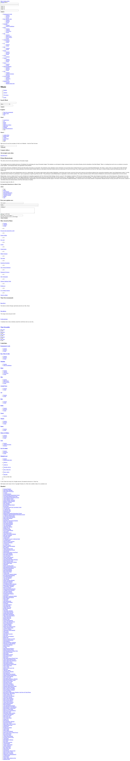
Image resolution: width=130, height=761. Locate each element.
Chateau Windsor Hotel (8, 627)
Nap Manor (5, 603)
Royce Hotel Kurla (7, 733)
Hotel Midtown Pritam (8, 654)
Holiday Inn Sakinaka (8, 521)
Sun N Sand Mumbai (7, 553)
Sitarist (4, 196)
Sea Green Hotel (6, 556)
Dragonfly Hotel (6, 536)
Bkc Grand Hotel (7, 747)
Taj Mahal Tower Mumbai (8, 590)
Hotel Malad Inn (6, 605)
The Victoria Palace (7, 717)
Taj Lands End (6, 508)
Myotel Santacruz (7, 608)
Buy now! (3, 329)
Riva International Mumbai (9, 575)
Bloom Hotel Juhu (7, 618)
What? (2, 117)
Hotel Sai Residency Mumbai (9, 642)
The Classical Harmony (6, 267)
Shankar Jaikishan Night (6, 281)
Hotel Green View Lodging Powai (10, 732)
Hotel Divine (6, 720)
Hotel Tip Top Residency (8, 636)
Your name (3, 202)
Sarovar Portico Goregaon (8, 541)
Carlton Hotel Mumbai (8, 736)
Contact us (5, 464)
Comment (3, 207)
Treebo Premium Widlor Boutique (10, 559)
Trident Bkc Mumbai (7, 526)
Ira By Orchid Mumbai (8, 530)
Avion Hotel (6, 595)
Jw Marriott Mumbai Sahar (9, 515)
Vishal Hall (5, 599)
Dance (4, 62)
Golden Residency (7, 745)
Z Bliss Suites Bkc (7, 616)
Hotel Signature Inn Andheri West (10, 651)
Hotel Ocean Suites (7, 715)
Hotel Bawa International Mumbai (10, 520)
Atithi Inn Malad (6, 670)
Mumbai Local (6, 81)
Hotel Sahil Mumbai (7, 570)
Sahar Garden (6, 730)
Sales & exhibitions (10, 26)
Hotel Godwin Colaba (8, 681)
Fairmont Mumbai (7, 489)
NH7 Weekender (4, 276)
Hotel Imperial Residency (8, 648)
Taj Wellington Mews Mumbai (9, 584)
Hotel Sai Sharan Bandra (8, 685)
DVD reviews (9, 37)
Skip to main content (5, 1)
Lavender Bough (6, 540)
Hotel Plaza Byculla (7, 682)
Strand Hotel (6, 726)
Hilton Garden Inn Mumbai (9, 546)
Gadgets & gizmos (10, 73)
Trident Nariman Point (8, 548)
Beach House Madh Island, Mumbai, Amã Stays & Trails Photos (17, 692)
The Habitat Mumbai (7, 576)
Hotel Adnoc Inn (6, 716)
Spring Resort (6, 749)
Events (7, 17)
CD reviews (8, 31)
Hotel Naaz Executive (8, 633)
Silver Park (5, 635)
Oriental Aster (6, 573)
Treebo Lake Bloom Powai (9, 621)
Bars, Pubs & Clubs (7, 19)
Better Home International (8, 585)
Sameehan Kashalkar (5, 263)
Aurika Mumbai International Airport (11, 497)
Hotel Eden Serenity (7, 722)
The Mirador (6, 632)
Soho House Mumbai (7, 490)
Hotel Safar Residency (8, 700)
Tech (4, 71)
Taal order (3, 258)
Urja (4, 197)
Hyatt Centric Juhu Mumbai (9, 517)
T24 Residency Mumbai (8, 586)
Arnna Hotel (6, 531)
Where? (2, 132)
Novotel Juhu (6, 519)
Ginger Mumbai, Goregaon (9, 500)
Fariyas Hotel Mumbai (8, 620)
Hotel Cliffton (6, 598)
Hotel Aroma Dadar (7, 655)
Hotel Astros (6, 653)
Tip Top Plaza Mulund (8, 731)
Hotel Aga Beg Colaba (8, 752)
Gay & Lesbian (6, 76)
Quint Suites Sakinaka (8, 610)
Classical (8, 30)
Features (8, 15)
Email (2, 145)
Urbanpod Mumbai (7, 624)
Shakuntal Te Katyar (5, 272)
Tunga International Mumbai (9, 588)
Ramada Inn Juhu (7, 511)
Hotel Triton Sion (7, 748)
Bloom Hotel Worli (7, 571)
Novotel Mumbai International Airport (11, 495)
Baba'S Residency (7, 704)
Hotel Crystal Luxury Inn (8, 668)
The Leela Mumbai (7, 577)
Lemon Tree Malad (7, 625)
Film (4, 33)
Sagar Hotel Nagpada (7, 652)
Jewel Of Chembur (7, 629)
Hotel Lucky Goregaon (8, 753)
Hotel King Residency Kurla (9, 680)
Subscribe (5, 474)
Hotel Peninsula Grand (8, 560)
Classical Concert (7, 195)
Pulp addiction (3, 311)
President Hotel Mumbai (8, 593)
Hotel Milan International (8, 614)
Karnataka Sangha (7, 194)
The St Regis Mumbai (8, 524)
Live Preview (6, 191)
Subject (2, 205)
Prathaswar (3, 286)
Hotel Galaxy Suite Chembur (9, 724)
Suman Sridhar (4, 235)
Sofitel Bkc (5, 564)
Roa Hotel (5, 609)
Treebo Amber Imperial (8, 557)
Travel (4, 55)
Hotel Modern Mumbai (8, 739)
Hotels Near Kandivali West (9, 626)
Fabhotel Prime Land (7, 725)
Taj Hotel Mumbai (7, 493)
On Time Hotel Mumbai (8, 714)
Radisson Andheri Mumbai (9, 501)
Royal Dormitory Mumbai (8, 721)
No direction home (4, 319)
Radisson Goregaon (7, 502)
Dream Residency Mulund (9, 689)
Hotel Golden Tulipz (7, 563)
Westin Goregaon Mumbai (9, 580)
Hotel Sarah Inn (6, 672)
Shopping (5, 23)
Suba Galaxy (6, 631)
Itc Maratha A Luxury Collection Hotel (11, 539)
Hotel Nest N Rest (7, 735)
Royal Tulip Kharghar (8, 623)
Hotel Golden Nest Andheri (9, 688)
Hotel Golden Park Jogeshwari (9, 660)
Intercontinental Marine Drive (9, 567)
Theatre (4, 58)
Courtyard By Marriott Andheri (10, 574)
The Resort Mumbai (7, 569)
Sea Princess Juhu (7, 529)
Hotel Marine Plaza (7, 532)
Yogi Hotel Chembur (7, 697)
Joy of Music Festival (5, 290)
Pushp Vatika (6, 756)
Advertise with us (7, 467)
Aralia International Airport (9, 549)
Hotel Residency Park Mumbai (9, 707)
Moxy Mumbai (6, 503)
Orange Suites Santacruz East (9, 758)
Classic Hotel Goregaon (8, 702)
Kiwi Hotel (5, 741)
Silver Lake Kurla (7, 677)
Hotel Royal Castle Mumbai (9, 643)
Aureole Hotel (6, 537)
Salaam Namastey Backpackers (10, 675)
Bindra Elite (5, 637)
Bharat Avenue (6, 646)
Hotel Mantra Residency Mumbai (10, 679)
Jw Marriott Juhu (6, 509)
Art (4, 43)
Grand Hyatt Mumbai (7, 542)
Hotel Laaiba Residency (8, 698)
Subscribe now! (4, 155)
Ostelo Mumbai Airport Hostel (9, 664)
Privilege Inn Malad (7, 727)
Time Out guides (5, 327)
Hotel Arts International (8, 640)
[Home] (2, 2)
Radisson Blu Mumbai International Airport (12, 513)
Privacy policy (6, 472)
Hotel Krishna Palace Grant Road (10, 552)
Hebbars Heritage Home (8, 649)
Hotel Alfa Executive (7, 742)
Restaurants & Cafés (7, 14)
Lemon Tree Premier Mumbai (9, 534)
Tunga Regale (6, 551)
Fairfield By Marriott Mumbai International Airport (14, 514)
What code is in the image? (7, 215)
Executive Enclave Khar (8, 737)
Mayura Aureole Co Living (9, 638)
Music (4, 27)
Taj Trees (5, 492)
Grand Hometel (6, 743)
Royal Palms (6, 506)
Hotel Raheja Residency (8, 663)
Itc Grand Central (7, 545)
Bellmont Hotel (6, 759)
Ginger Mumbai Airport (8, 498)
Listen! (2, 244)
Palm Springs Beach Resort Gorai (10, 658)
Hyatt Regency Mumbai (8, 671)
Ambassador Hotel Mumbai (9, 630)
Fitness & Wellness (7, 66)
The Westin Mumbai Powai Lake (10, 496)
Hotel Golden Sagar (7, 665)
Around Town (6, 39)
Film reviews (9, 36)
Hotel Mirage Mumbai (8, 554)
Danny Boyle (3, 303)
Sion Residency (6, 641)
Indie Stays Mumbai (7, 535)
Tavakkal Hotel (6, 755)
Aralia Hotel (6, 738)
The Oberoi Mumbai (7, 558)
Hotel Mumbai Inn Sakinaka (9, 674)
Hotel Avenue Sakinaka (8, 699)
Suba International (7, 601)
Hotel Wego (5, 657)
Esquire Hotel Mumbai (8, 613)
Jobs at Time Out (6, 469)
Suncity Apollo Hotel (7, 744)
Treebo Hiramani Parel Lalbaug (10, 562)
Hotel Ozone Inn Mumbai (8, 696)
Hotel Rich (5, 669)
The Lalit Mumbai (7, 525)
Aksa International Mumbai (9, 705)
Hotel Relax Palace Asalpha (9, 713)
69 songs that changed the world (7, 230)
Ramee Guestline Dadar (8, 565)
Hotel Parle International (8, 568)
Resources (8, 78)
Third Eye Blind (4, 295)
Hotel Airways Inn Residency (9, 710)
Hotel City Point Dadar (8, 709)
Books (4, 50)
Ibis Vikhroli (6, 547)
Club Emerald (6, 579)
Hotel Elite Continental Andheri (10, 596)
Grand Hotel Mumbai (7, 644)
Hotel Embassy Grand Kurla (9, 708)
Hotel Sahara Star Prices (8, 491)
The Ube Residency (7, 604)
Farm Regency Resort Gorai (9, 750)
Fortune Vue (6, 719)
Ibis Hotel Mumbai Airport (9, 504)
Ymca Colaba (6, 666)
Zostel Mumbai (6, 512)
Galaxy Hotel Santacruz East (9, 659)
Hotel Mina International (8, 597)
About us (5, 462)
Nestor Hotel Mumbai (8, 581)
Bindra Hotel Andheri (8, 602)
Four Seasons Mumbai (8, 523)
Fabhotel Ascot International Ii (9, 754)
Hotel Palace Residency (8, 683)
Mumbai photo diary (10, 83)
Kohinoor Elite (6, 619)
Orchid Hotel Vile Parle (8, 612)
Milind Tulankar (4, 253)
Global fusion (3, 249)
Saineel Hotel (6, 728)
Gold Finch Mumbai (7, 591)
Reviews (8, 16)
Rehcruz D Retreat (7, 587)
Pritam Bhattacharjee (7, 192)
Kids (4, 47)
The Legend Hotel (7, 691)
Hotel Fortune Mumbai (8, 676)
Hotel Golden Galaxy (7, 661)
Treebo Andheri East (7, 694)
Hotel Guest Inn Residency (9, 615)
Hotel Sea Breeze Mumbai (9, 687)
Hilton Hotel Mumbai (7, 518)
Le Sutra (5, 647)
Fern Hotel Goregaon (7, 592)
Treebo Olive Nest (7, 607)
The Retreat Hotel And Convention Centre (12, 507)
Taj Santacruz (6, 543)
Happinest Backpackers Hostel (9, 686)
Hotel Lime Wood (7, 711)
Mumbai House (6, 528)
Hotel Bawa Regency (7, 582)
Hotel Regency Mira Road (9, 693)
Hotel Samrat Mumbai (8, 703)
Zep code (3, 240)
